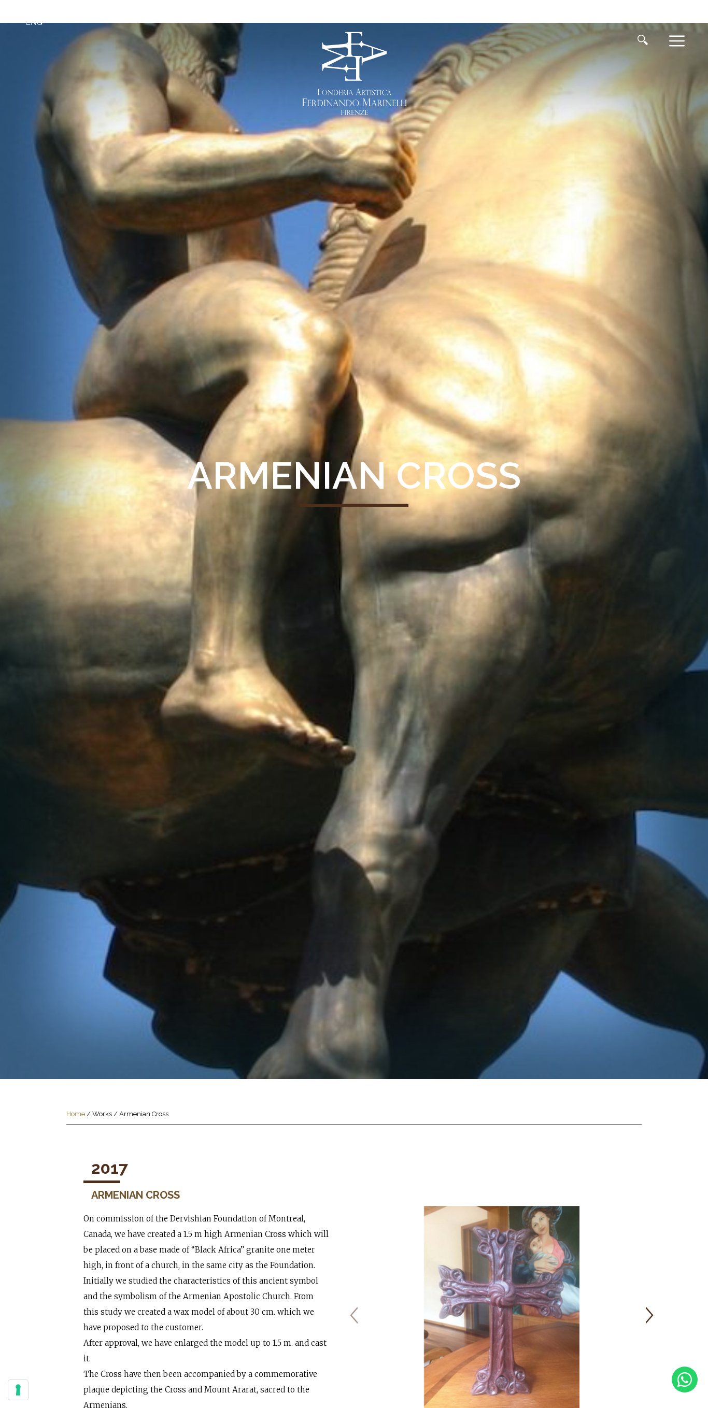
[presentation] (354, 1315)
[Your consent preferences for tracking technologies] (18, 1390)
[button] (36, 22)
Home (75, 1114)
